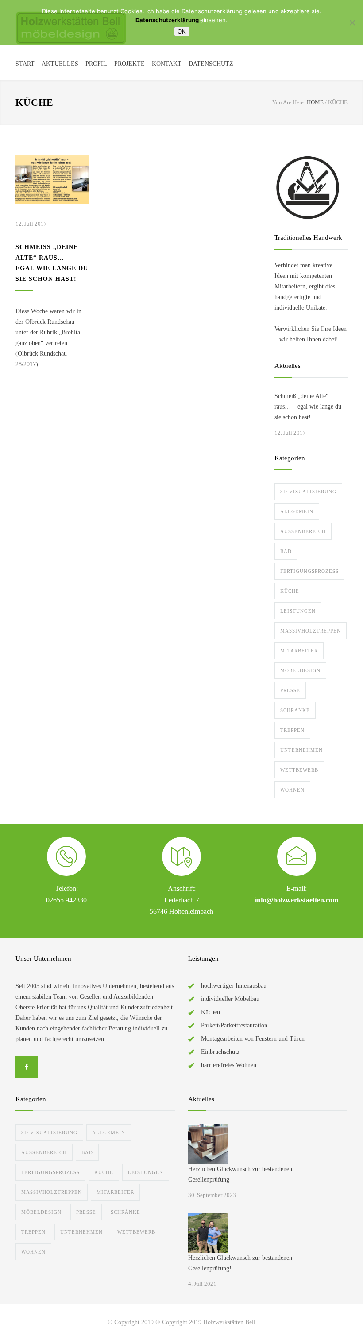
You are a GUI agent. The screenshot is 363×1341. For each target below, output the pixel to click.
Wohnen (292, 789)
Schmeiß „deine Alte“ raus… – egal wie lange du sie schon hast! (307, 406)
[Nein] (352, 22)
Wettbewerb (299, 770)
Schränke (295, 710)
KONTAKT (167, 64)
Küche (289, 591)
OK (182, 31)
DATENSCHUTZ (211, 64)
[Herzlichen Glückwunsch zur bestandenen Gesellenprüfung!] (208, 1233)
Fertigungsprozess (309, 571)
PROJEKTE (129, 64)
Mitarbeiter (299, 650)
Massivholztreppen (310, 630)
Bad (286, 551)
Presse (290, 690)
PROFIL (96, 64)
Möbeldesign (300, 670)
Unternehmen (301, 750)
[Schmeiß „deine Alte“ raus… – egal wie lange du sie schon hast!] (52, 179)
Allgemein (296, 511)
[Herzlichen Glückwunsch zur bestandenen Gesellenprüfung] (208, 1144)
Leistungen (298, 611)
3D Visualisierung (308, 491)
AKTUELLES (60, 64)
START (25, 64)
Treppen (292, 730)
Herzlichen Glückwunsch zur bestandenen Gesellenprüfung (240, 1174)
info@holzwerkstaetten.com (296, 900)
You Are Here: (288, 102)
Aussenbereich (303, 531)
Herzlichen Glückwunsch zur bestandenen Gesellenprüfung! (240, 1263)
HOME (315, 102)
